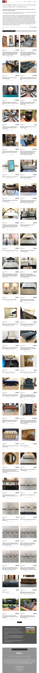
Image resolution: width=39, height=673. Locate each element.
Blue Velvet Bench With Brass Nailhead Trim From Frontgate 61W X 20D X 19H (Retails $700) (10, 395)
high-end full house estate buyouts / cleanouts (15, 635)
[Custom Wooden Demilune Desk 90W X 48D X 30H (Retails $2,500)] (10, 189)
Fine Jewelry (18, 636)
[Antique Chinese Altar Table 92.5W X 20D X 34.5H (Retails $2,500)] (10, 66)
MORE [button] (25, 1)
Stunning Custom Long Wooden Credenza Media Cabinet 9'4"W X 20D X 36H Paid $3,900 (27, 593)
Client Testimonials (27, 656)
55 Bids (21, 419)
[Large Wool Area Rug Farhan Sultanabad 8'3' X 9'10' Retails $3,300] (28, 458)
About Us (10, 656)
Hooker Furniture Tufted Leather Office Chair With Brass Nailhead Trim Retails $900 (10, 348)
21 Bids (3, 371)
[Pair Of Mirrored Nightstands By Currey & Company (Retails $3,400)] (28, 214)
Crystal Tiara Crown (5, 592)
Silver (15, 636)
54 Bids (21, 150)
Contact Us (14, 656)
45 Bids (21, 175)
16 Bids (3, 125)
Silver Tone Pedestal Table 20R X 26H (8, 372)
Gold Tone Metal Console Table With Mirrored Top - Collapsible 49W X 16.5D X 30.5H (28, 324)
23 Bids (3, 419)
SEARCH (35, 1)
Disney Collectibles (14, 637)
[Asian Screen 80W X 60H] (28, 435)
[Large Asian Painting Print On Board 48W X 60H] (28, 361)
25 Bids (3, 249)
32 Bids (21, 298)
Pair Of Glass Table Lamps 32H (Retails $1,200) (10, 250)
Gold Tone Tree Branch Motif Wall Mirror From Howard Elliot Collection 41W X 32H (10, 324)
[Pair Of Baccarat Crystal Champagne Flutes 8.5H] (28, 484)
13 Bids (21, 518)
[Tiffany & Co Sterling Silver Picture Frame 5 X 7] (10, 166)
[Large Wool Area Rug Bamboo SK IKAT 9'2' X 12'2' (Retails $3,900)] (28, 239)
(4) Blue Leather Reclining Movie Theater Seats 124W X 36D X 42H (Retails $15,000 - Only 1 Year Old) (28, 78)
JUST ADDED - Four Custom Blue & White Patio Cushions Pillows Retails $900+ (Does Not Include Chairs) (28, 103)
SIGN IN (30, 1)
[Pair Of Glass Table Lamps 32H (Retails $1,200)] (10, 239)
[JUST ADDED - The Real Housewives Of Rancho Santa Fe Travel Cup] (28, 116)
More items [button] (19, 622)
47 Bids (21, 76)
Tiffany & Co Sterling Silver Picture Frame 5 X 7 (10, 176)
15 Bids (21, 493)
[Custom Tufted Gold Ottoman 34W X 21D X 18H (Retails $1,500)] (10, 435)
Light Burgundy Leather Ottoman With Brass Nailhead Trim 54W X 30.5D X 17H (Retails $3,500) (10, 421)
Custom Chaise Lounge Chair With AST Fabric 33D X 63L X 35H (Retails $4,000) (28, 177)
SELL (21, 1)
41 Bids (3, 76)
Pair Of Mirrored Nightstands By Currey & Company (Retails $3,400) (27, 225)
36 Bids (3, 51)
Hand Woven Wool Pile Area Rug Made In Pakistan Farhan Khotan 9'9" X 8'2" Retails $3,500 (27, 300)
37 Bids (21, 249)
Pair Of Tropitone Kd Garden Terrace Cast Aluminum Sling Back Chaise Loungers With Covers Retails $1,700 (27, 616)
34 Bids (3, 101)
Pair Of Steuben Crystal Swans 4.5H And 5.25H (28, 519)
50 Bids (21, 199)
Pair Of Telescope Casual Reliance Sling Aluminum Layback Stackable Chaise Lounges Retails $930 (10, 616)
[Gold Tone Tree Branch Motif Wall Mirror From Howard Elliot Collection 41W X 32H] (10, 313)
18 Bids (21, 101)
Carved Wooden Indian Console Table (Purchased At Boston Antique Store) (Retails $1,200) (10, 495)
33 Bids (3, 199)
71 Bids (21, 51)
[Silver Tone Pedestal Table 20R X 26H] (10, 361)
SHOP (18, 1)
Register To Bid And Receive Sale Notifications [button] (19, 649)
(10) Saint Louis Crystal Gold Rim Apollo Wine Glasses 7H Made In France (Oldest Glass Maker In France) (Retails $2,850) (10, 544)
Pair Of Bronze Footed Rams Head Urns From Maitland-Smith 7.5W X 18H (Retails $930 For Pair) (10, 152)
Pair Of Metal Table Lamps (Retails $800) (9, 299)
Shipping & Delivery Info (20, 656)
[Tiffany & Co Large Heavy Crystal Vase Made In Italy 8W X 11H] (10, 508)
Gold (13, 636)
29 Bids (3, 346)
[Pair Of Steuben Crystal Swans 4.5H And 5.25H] (28, 508)
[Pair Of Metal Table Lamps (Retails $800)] (10, 288)
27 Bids (3, 298)
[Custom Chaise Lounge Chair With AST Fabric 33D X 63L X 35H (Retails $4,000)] (28, 166)
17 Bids (3, 393)
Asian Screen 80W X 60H (24, 445)
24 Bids (3, 150)
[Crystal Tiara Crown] (10, 581)
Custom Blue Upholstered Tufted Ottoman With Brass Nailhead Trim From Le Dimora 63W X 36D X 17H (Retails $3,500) (28, 348)
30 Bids (21, 346)
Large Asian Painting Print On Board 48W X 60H (28, 372)
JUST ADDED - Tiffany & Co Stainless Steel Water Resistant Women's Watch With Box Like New (10, 103)
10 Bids (21, 125)
